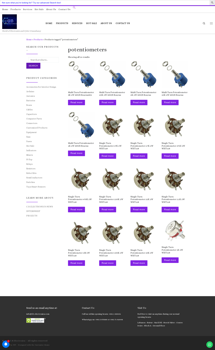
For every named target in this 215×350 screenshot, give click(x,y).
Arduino (30, 91)
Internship (33, 211)
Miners (29, 155)
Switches (30, 182)
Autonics (30, 96)
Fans (28, 137)
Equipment (31, 132)
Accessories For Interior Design (41, 87)
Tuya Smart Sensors (35, 187)
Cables (29, 109)
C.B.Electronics (17, 341)
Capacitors (31, 114)
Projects (31, 216)
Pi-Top (29, 159)
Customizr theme (42, 345)
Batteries (30, 100)
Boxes (29, 105)
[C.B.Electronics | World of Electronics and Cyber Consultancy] (9, 21)
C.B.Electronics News (39, 206)
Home (29, 39)
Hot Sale (30, 146)
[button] (74, 8)
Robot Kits (31, 173)
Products (38, 39)
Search (33, 66)
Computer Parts (34, 118)
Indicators (31, 150)
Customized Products (36, 128)
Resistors (30, 168)
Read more (76, 102)
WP (14, 345)
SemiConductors (34, 177)
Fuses (29, 141)
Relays (29, 164)
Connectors (31, 123)
